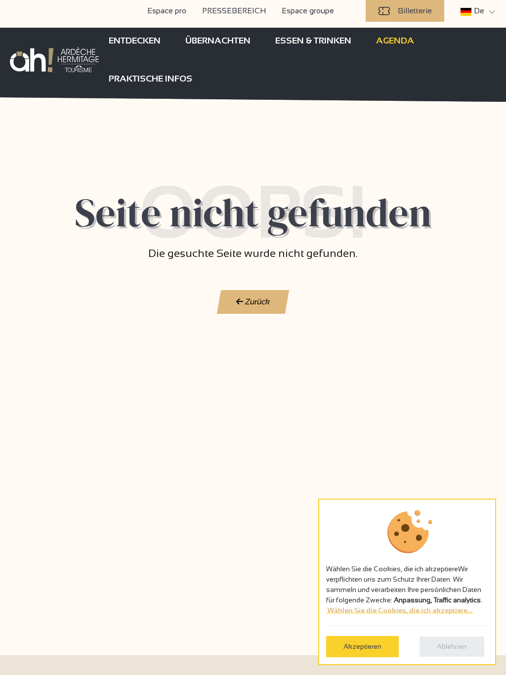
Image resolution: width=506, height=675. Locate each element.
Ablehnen (452, 646)
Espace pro (166, 10)
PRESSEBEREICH (234, 10)
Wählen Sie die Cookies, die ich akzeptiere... (400, 610)
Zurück (257, 301)
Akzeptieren (362, 646)
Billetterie (415, 10)
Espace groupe (308, 10)
